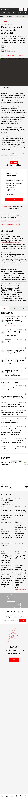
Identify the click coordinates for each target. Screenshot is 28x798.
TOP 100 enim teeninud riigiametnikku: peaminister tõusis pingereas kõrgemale (13, 238)
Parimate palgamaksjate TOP (9, 224)
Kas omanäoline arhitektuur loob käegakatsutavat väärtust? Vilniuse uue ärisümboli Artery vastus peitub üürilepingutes (12, 290)
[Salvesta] (26, 316)
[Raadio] (12, 796)
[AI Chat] (21, 796)
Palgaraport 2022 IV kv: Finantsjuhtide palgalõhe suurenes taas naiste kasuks (12, 271)
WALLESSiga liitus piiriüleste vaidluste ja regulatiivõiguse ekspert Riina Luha (14, 352)
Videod (22, 13)
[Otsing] (16, 796)
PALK (2, 24)
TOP (2, 234)
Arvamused (8, 358)
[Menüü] (2, 796)
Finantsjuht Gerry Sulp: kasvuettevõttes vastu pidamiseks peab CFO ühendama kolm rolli (14, 362)
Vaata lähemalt (8, 206)
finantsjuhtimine (12, 221)
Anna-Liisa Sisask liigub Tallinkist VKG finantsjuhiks (20, 557)
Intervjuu (8, 339)
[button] (10, 620)
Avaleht (3, 13)
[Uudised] (7, 796)
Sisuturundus (8, 283)
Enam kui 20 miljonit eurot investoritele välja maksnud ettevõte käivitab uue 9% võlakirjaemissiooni (20, 582)
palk (2, 221)
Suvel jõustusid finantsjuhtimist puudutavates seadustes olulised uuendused (15, 333)
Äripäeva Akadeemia (6, 484)
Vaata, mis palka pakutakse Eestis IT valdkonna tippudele (13, 256)
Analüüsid (8, 329)
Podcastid (16, 13)
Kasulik (3, 385)
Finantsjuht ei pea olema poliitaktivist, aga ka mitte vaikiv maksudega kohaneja (6, 558)
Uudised (7, 348)
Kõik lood (9, 13)
